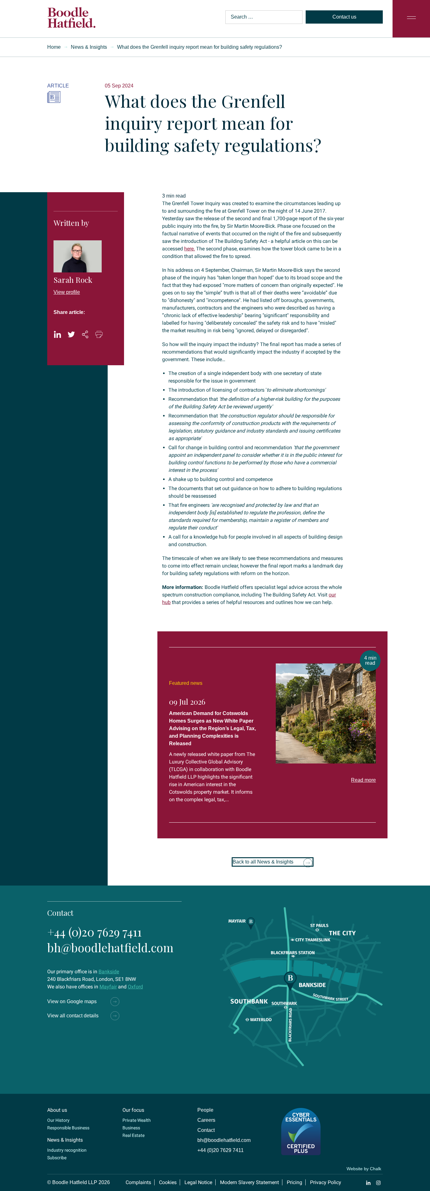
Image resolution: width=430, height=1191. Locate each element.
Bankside (109, 972)
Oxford (135, 987)
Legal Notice (198, 1182)
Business (131, 1127)
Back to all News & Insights (263, 861)
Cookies (168, 1182)
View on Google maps (72, 1001)
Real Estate (133, 1135)
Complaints (138, 1182)
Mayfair (108, 987)
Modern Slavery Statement (249, 1182)
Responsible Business (68, 1127)
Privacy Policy (325, 1182)
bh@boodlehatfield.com (110, 947)
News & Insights (89, 47)
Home (54, 47)
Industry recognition (67, 1150)
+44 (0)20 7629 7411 (94, 931)
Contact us (344, 17)
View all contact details (73, 1015)
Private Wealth (136, 1120)
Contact (206, 1130)
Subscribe (56, 1157)
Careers (206, 1120)
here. (189, 249)
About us (57, 1110)
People (205, 1110)
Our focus (133, 1110)
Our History (58, 1120)
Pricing (294, 1182)
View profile (67, 292)
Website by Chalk (364, 1168)
